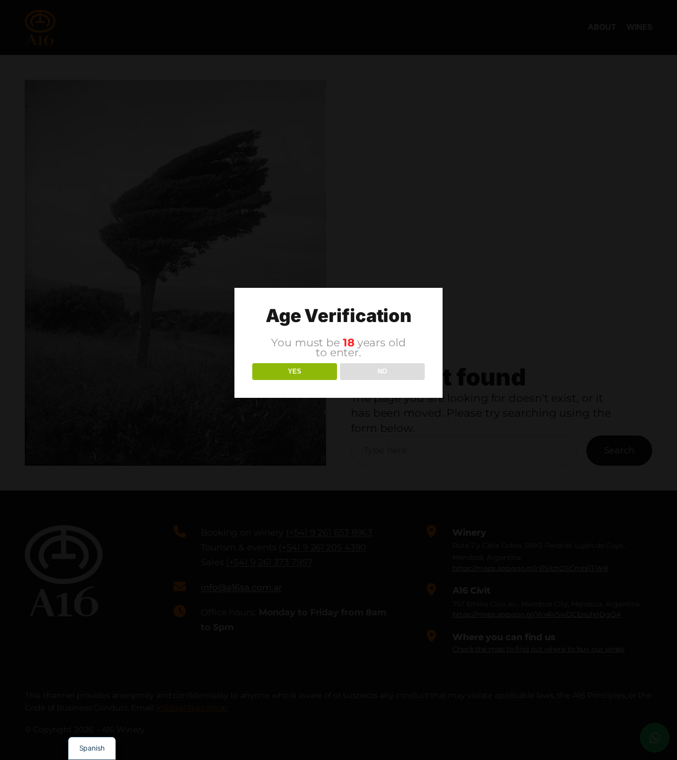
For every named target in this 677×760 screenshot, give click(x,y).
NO (382, 371)
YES (294, 371)
